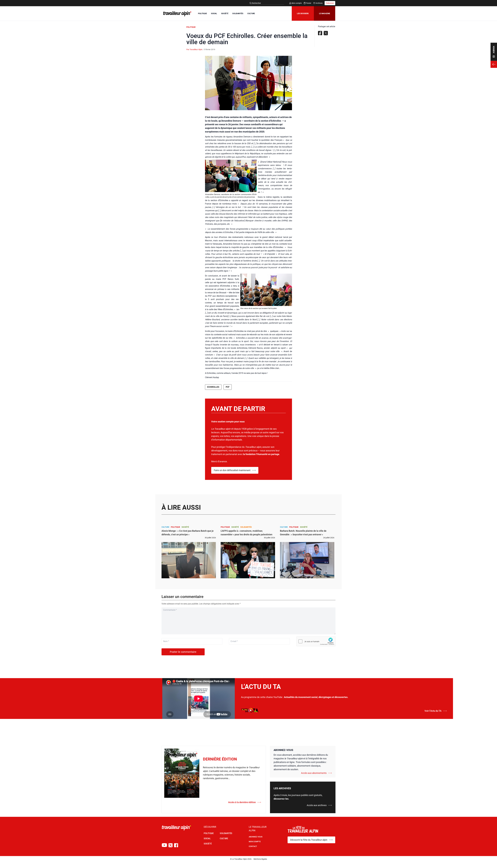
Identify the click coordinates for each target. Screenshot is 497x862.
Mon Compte (255, 842)
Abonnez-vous (255, 837)
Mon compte (297, 3)
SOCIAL (214, 13)
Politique (191, 27)
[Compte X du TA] (171, 845)
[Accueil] (177, 13)
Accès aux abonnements (314, 773)
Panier (308, 3)
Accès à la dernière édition (242, 802)
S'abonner (330, 3)
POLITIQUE (202, 13)
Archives (319, 3)
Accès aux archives (317, 805)
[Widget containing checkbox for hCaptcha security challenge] (315, 641)
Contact (253, 846)
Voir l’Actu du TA (433, 710)
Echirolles (213, 387)
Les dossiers (303, 13)
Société (185, 527)
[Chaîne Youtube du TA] (164, 845)
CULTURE (251, 13)
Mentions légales (260, 859)
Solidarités (246, 527)
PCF (227, 387)
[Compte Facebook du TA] (176, 845)
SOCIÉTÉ (224, 13)
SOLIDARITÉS (237, 13)
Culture (165, 527)
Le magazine (324, 13)
